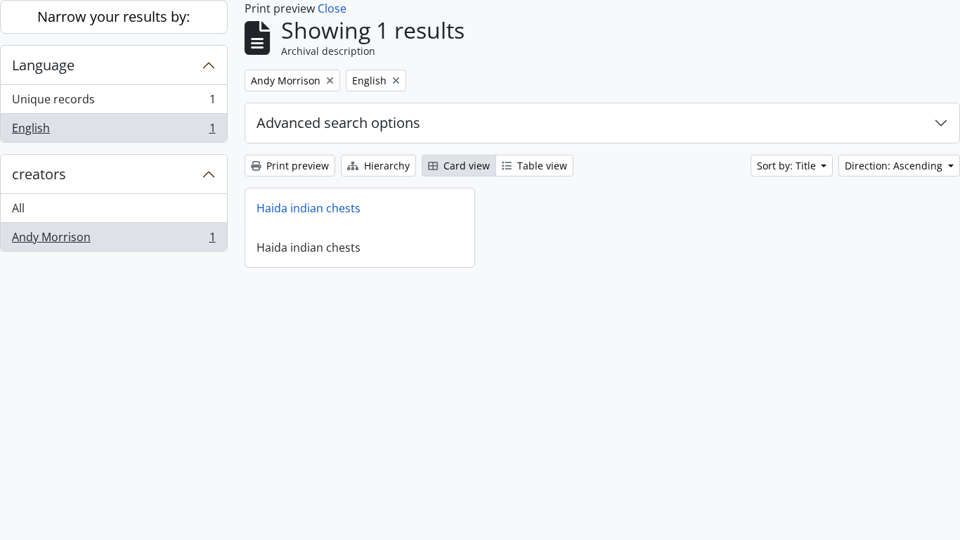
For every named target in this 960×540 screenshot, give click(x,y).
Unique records (113, 102)
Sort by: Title (788, 165)
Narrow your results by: (113, 16)
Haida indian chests (309, 208)
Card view (465, 165)
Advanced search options (338, 122)
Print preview (296, 165)
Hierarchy (385, 165)
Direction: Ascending (895, 165)
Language (43, 65)
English (113, 131)
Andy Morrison (113, 240)
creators (39, 174)
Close (332, 8)
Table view (540, 165)
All (18, 208)
